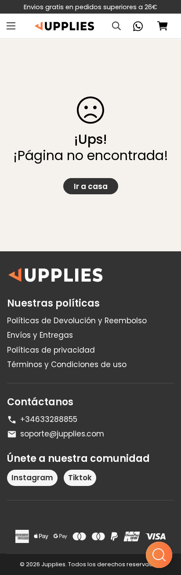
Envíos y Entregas (40, 335)
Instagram (32, 477)
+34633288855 (48, 419)
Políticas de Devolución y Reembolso (77, 320)
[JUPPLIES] (64, 26)
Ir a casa (91, 186)
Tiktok (80, 477)
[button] (162, 26)
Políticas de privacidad (51, 350)
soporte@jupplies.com (62, 434)
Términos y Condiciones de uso (67, 364)
